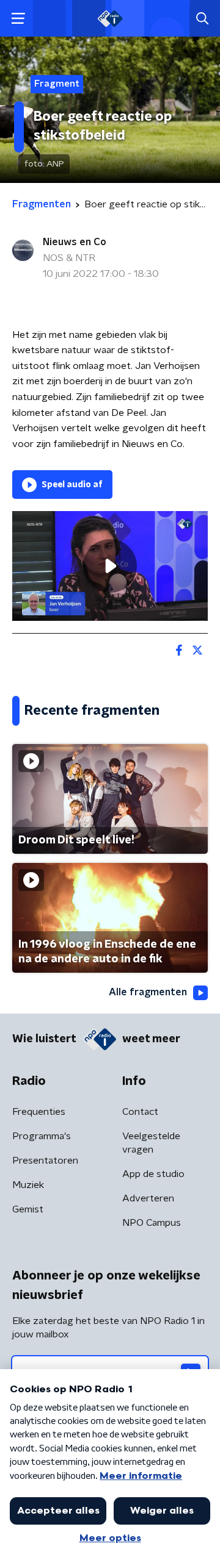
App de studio (153, 1174)
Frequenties (38, 1112)
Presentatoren (45, 1160)
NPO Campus (151, 1223)
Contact (140, 1112)
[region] (110, 566)
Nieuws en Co (74, 242)
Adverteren (148, 1198)
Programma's (41, 1136)
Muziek (28, 1185)
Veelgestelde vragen (151, 1142)
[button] (18, 18)
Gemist (27, 1209)
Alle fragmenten (148, 992)
